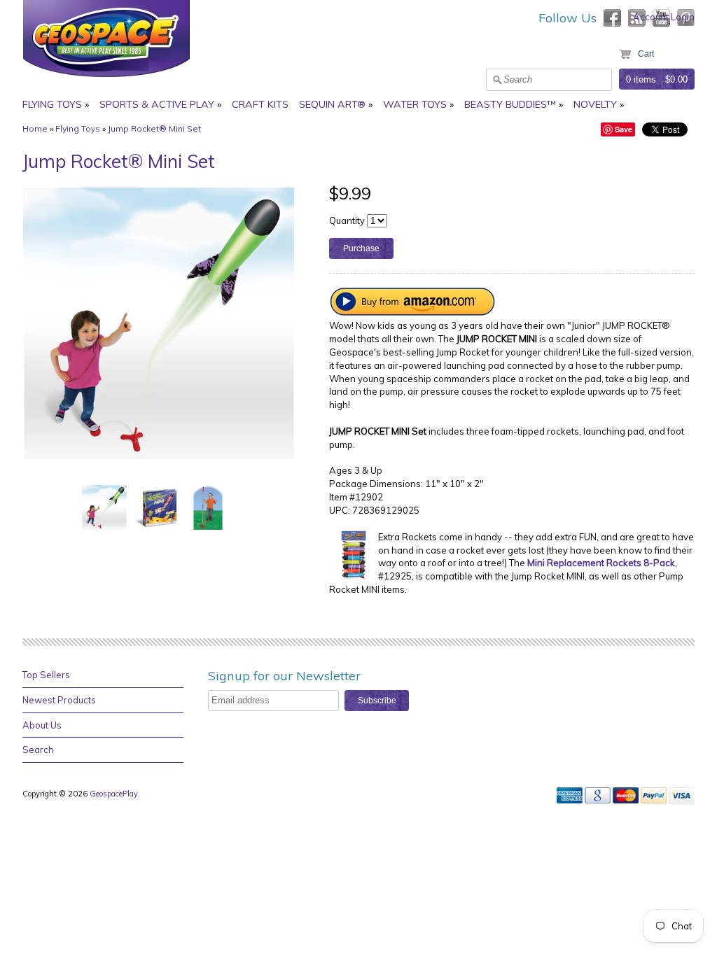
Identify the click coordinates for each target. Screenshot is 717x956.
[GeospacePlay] (106, 79)
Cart (646, 54)
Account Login (664, 16)
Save (623, 129)
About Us (42, 725)
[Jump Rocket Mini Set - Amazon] (413, 312)
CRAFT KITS (260, 104)
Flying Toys (77, 128)
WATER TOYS (415, 104)
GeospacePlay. (116, 794)
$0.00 (676, 79)
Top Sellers (46, 674)
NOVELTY (595, 104)
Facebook (612, 18)
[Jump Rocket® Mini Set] (104, 506)
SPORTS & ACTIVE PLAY (156, 104)
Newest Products (59, 699)
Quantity (347, 220)
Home (35, 128)
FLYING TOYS (52, 104)
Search (38, 749)
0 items (641, 79)
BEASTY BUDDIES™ (510, 104)
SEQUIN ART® (332, 104)
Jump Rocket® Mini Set (154, 128)
